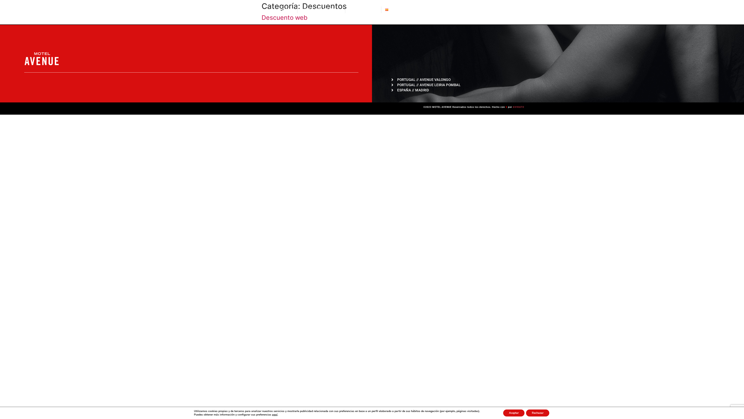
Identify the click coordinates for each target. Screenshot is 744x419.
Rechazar (537, 413)
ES (391, 10)
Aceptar (514, 413)
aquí (274, 414)
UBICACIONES (319, 10)
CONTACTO (363, 10)
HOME (285, 10)
